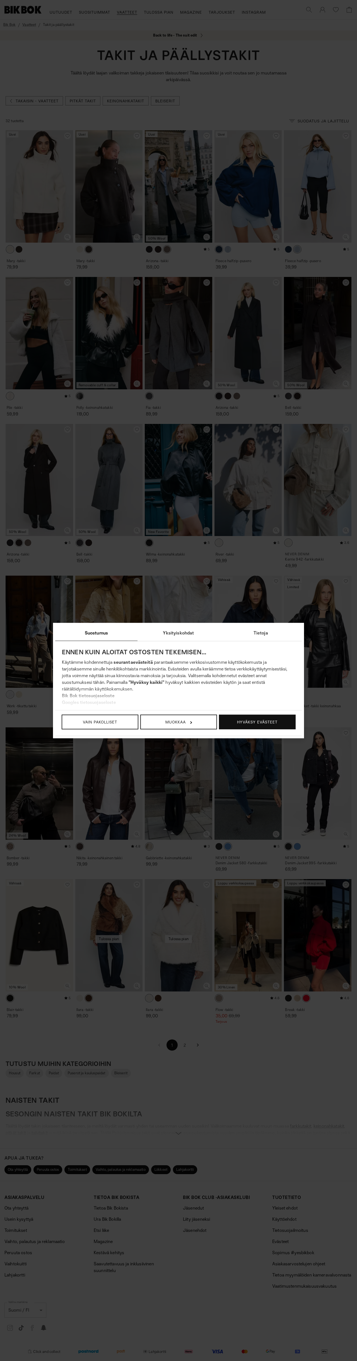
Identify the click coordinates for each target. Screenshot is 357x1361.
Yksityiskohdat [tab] (178, 633)
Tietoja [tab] (261, 633)
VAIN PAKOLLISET (100, 722)
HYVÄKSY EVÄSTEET (257, 722)
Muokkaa (175, 722)
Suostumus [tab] (96, 633)
